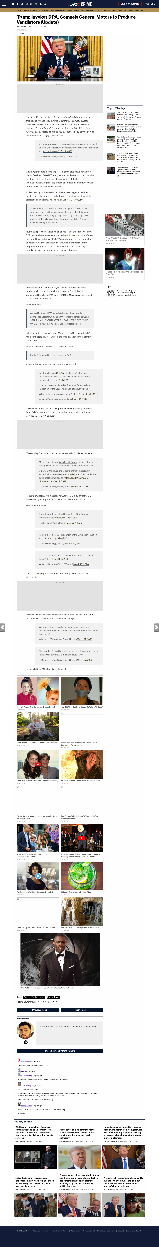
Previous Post (2, 628)
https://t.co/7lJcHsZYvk (66, 517)
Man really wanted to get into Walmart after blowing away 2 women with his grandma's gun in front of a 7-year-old (129, 116)
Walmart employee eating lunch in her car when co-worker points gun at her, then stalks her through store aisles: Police (129, 128)
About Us (36, 1231)
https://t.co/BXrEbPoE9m (76, 478)
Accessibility (75, 1231)
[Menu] (4, 4)
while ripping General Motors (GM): (66, 200)
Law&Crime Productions (83, 10)
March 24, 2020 (80, 486)
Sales (131, 10)
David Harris (109, 1190)
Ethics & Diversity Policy (106, 1231)
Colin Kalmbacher (67, 1141)
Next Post (156, 628)
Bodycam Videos (57, 10)
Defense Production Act (34, 997)
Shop (114, 10)
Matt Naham (21, 27)
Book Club (122, 10)
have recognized (41, 573)
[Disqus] (60, 1086)
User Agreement (89, 1231)
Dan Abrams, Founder (134, 1231)
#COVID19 (64, 380)
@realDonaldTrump (68, 462)
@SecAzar (60, 373)
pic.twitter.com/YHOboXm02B (57, 151)
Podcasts (106, 10)
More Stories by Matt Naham (60, 1051)
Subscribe (139, 10)
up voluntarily (70, 235)
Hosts (98, 10)
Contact (121, 1231)
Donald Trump (53, 997)
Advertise (45, 1231)
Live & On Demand (130, 4)
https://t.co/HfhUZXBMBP (85, 394)
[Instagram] (27, 5)
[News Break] (45, 5)
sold (56, 337)
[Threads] (31, 5)
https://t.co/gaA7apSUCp (56, 538)
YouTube (150, 4)
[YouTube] (13, 5)
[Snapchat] (41, 5)
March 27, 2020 (73, 156)
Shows (69, 10)
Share (22, 33)
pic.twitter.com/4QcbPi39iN (52, 481)
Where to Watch (30, 10)
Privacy (65, 1231)
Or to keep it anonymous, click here (126, 294)
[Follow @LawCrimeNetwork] (36, 5)
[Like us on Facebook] (17, 5)
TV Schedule (44, 10)
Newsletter (56, 1231)
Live (18, 10)
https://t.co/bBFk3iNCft (57, 559)
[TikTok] (22, 5)
